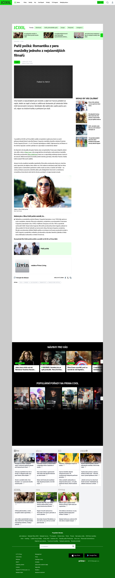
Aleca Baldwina (32, 154)
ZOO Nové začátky (91, 536)
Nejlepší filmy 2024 (33, 536)
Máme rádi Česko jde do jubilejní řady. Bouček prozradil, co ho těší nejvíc (45, 481)
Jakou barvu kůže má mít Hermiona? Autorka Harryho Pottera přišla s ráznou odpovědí (24, 369)
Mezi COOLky (19, 403)
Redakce (37, 569)
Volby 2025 (46, 538)
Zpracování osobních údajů (41, 564)
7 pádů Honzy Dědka (36, 538)
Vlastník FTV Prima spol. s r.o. (23, 569)
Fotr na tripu (34, 403)
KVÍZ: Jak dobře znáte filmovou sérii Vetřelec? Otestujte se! (94, 127)
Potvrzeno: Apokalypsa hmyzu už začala (68, 464)
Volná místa (18, 556)
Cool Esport (41, 2)
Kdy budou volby (79, 536)
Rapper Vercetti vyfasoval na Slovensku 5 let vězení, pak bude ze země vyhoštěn (46, 512)
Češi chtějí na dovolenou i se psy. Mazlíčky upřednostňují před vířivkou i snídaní (68, 512)
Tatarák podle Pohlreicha (66, 538)
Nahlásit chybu (19, 572)
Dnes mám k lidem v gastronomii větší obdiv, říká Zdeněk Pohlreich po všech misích (46, 473)
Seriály (30, 2)
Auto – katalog (25, 538)
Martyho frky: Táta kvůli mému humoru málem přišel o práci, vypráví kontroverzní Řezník (45, 504)
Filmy (25, 2)
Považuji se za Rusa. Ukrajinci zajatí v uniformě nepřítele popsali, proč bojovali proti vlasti (24, 465)
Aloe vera (77, 538)
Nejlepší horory (44, 536)
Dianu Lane (28, 152)
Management (38, 554)
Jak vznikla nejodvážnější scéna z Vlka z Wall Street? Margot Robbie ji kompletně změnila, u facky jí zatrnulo (24, 521)
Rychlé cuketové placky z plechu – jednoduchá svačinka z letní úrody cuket (90, 465)
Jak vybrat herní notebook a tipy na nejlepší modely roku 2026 (92, 35)
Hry (35, 2)
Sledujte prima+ (64, 2)
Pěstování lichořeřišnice (87, 538)
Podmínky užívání (20, 564)
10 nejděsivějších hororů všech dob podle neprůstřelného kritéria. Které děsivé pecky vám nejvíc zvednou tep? (61, 37)
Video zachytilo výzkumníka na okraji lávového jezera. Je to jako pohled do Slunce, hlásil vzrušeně (68, 481)
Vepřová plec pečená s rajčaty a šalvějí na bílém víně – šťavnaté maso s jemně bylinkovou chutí (89, 473)
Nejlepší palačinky (65, 541)
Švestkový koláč (75, 541)
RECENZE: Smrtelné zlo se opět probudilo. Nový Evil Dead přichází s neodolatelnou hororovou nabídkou (51, 369)
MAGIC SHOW (51, 403)
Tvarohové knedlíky (52, 541)
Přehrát (18, 401)
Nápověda (37, 567)
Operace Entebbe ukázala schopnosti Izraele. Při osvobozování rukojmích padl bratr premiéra (68, 474)
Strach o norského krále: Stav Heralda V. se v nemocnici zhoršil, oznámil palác (24, 481)
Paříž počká (45, 249)
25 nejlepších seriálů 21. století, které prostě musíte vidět (31, 35)
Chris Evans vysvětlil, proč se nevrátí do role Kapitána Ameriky (77, 369)
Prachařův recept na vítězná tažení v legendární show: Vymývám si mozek (46, 465)
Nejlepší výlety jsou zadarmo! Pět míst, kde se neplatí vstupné (68, 519)
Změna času (61, 536)
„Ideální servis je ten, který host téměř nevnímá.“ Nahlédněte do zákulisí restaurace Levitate (89, 481)
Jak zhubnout (23, 536)
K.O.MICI (81, 403)
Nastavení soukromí (40, 572)
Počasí (72, 536)
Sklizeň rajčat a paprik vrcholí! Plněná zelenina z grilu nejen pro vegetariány (68, 504)
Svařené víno (54, 538)
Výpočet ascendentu (40, 541)
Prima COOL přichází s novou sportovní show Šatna (94, 104)
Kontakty (37, 562)
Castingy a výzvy (39, 559)
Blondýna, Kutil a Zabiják (68, 404)
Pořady (48, 2)
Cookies (18, 567)
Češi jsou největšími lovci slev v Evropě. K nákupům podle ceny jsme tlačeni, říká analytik (23, 473)
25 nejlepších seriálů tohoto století (24, 502)
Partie (67, 536)
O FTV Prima (19, 554)
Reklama (18, 559)
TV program (53, 536)
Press (36, 556)
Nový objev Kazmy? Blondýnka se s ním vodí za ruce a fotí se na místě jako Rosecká (46, 520)
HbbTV (17, 562)
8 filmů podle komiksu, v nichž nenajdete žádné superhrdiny (23, 511)
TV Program (55, 2)
